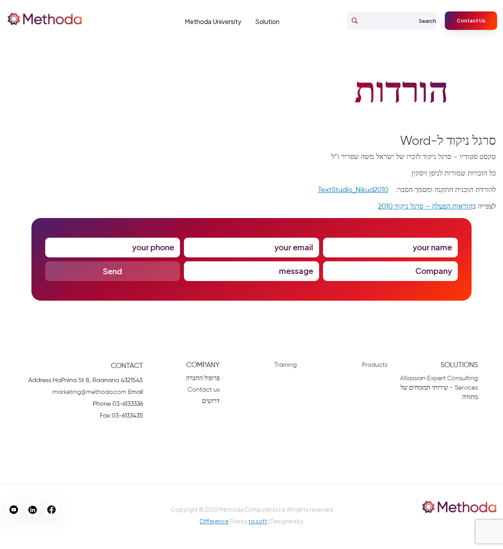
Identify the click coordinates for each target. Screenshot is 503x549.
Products (374, 365)
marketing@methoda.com (89, 392)
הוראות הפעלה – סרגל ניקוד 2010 (425, 206)
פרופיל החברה (203, 378)
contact (127, 366)
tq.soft (257, 521)
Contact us (203, 390)
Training (285, 365)
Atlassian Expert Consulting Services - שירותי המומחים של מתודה (439, 388)
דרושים (211, 401)
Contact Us (471, 20)
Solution (267, 21)
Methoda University (213, 21)
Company (203, 365)
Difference (214, 521)
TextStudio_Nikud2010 (353, 190)
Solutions (459, 365)
